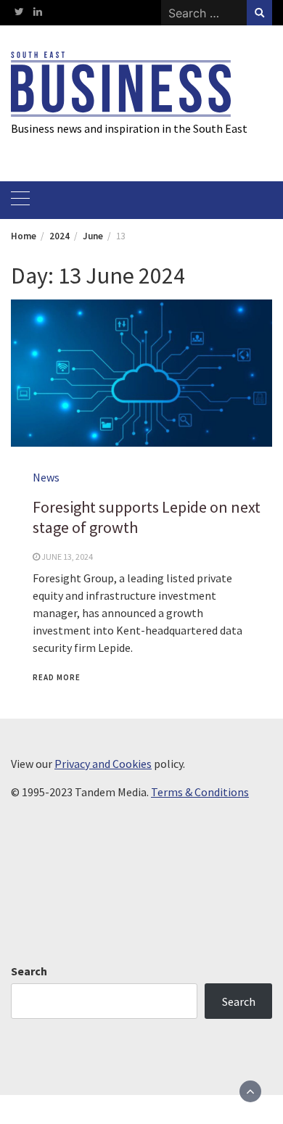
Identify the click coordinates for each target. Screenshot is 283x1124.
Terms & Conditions (200, 792)
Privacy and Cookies (103, 763)
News (46, 477)
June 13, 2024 (67, 556)
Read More (57, 677)
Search (29, 971)
